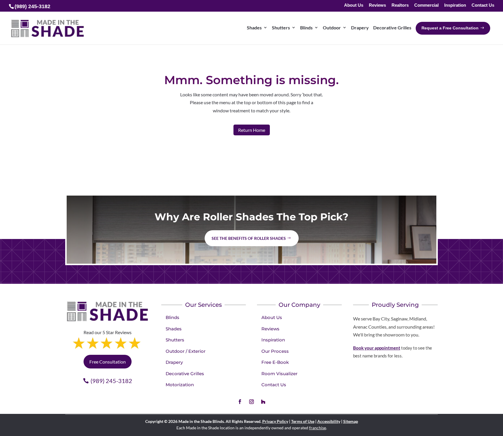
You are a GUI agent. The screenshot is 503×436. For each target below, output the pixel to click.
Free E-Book (275, 362)
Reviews (377, 5)
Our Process (275, 351)
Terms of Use (302, 421)
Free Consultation (107, 361)
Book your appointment (376, 347)
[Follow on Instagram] (251, 401)
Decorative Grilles (185, 373)
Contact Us (483, 5)
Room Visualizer (279, 373)
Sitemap (350, 421)
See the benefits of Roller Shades (249, 238)
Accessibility (328, 421)
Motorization (180, 384)
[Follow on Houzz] (263, 401)
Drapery (174, 362)
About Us (353, 5)
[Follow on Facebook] (240, 401)
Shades (174, 329)
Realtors (400, 5)
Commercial (426, 5)
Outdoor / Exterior (186, 351)
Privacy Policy (275, 421)
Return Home (251, 130)
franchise (317, 427)
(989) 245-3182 (111, 380)
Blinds (172, 317)
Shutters (175, 340)
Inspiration (455, 5)
